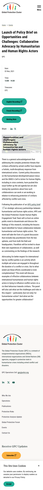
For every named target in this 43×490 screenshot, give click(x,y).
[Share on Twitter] (15, 128)
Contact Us (6, 433)
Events (11, 25)
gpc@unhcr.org (23, 372)
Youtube (14, 383)
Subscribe (10, 455)
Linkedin (4, 383)
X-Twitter (9, 383)
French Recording (13, 111)
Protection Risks (8, 412)
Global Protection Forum (11, 422)
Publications (6, 406)
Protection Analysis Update (12, 417)
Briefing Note (11, 119)
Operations (6, 401)
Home (4, 25)
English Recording (13, 102)
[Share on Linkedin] (11, 128)
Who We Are (6, 395)
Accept (8, 484)
